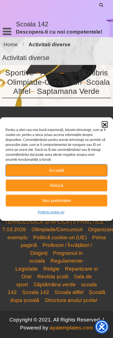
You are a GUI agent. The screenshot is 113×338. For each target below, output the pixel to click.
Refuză (56, 185)
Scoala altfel (69, 292)
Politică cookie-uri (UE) (60, 237)
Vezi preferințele (56, 200)
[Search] (101, 4)
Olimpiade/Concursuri (57, 229)
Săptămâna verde (54, 284)
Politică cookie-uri (51, 212)
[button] (105, 124)
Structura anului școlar (71, 300)
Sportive (19, 73)
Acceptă (56, 170)
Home (11, 44)
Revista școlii (52, 276)
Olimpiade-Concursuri (44, 82)
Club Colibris (86, 73)
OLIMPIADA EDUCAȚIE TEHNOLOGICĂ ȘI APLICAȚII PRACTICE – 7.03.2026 (55, 221)
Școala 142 (35, 292)
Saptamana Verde (68, 91)
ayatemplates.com (71, 328)
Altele (50, 73)
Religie (51, 269)
